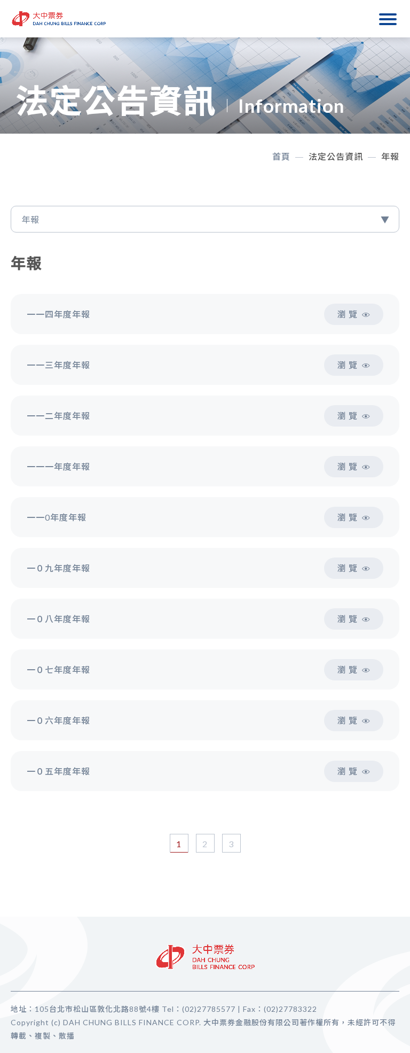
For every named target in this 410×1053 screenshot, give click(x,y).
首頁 (281, 156)
